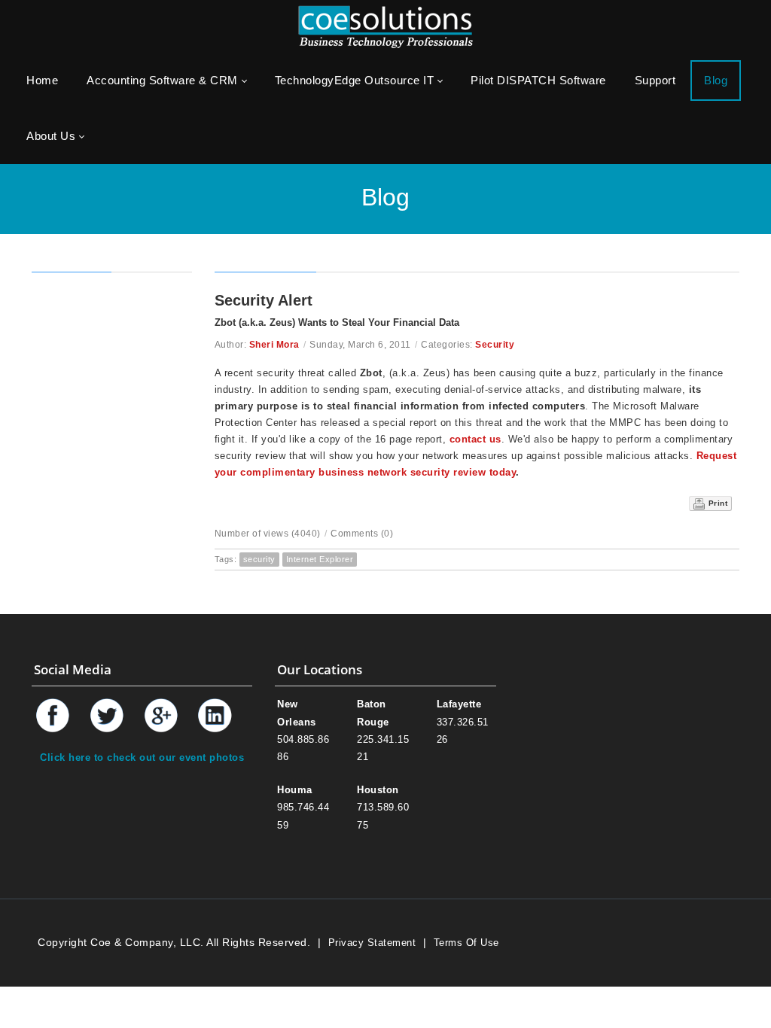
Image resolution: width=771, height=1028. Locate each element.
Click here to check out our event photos (142, 757)
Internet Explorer (320, 559)
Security (494, 344)
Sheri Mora (274, 344)
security (259, 559)
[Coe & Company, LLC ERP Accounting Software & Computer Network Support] (385, 26)
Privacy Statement (372, 942)
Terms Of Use (466, 942)
